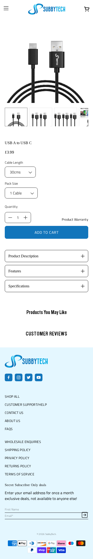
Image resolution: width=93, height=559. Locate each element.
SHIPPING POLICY (18, 449)
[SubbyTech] (46, 9)
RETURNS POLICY (18, 465)
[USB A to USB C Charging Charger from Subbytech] (46, 61)
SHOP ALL (12, 396)
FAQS (9, 428)
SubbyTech (50, 534)
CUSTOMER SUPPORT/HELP (26, 404)
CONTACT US (14, 412)
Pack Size (11, 183)
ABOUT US (12, 420)
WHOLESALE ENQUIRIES (23, 441)
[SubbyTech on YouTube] (38, 380)
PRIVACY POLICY (17, 457)
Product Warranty (75, 219)
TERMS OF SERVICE (19, 474)
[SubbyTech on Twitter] (28, 380)
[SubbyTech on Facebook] (8, 380)
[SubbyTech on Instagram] (18, 380)
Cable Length (14, 162)
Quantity (11, 206)
